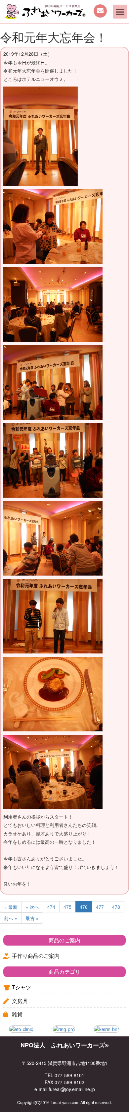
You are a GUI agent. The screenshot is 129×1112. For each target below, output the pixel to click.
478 (116, 906)
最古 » (32, 918)
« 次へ (32, 906)
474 (51, 906)
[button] (120, 12)
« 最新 (11, 906)
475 (67, 906)
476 (84, 906)
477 (100, 906)
